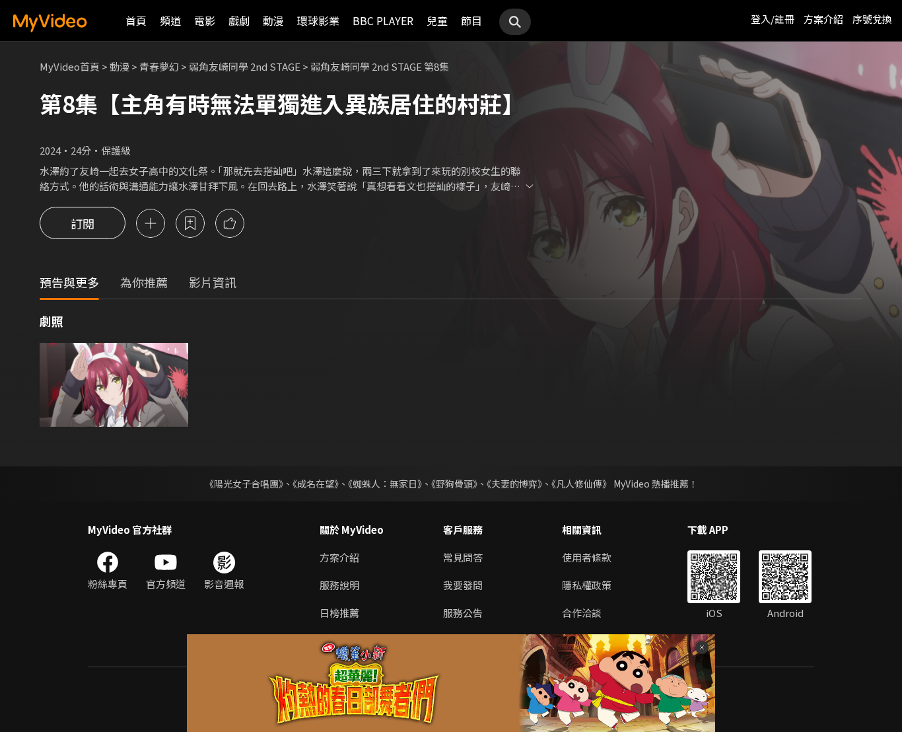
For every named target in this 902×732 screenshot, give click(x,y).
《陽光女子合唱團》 (244, 483)
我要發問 (463, 585)
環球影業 (318, 20)
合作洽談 (582, 613)
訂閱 (82, 223)
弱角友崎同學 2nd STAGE (244, 66)
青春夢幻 (159, 66)
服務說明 (339, 585)
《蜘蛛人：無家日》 (385, 483)
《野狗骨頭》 (454, 483)
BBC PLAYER (383, 20)
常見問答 (463, 557)
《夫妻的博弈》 (514, 483)
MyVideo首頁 (70, 66)
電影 (204, 20)
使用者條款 (586, 557)
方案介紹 (823, 19)
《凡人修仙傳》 (581, 483)
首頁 (136, 20)
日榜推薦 (339, 613)
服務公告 (463, 613)
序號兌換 (872, 19)
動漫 (273, 20)
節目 (471, 20)
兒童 (437, 20)
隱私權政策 (586, 585)
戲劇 (239, 20)
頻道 (170, 20)
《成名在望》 (316, 483)
